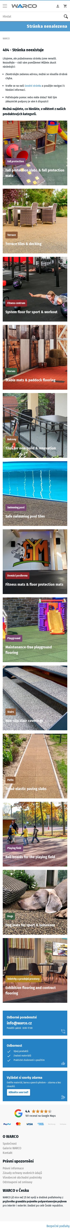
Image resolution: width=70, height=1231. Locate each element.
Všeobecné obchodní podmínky (22, 1177)
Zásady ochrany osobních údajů (22, 1173)
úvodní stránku (33, 85)
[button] (6, 6)
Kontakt (7, 1153)
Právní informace (13, 1168)
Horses (11, 371)
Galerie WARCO (12, 1148)
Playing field (14, 848)
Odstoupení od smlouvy (17, 1182)
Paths (10, 780)
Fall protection (15, 161)
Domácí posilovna (17, 575)
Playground (13, 638)
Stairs (10, 711)
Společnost (10, 1144)
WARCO (6, 38)
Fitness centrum (16, 303)
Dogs (10, 916)
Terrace (11, 235)
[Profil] (57, 6)
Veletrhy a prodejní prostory (23, 978)
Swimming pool (15, 507)
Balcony (11, 439)
